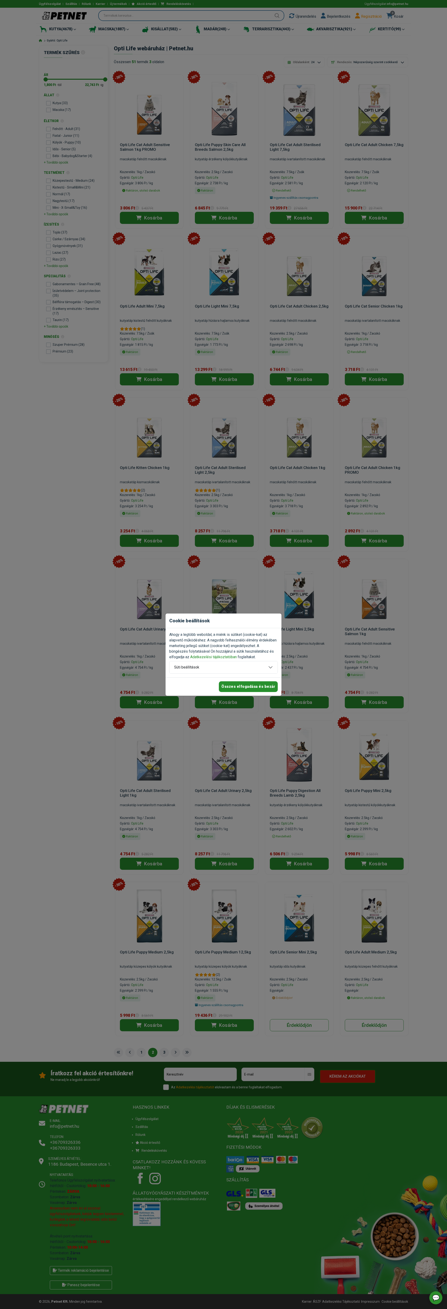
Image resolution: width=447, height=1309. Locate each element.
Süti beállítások (186, 667)
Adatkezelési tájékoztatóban (213, 657)
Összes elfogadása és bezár (248, 686)
